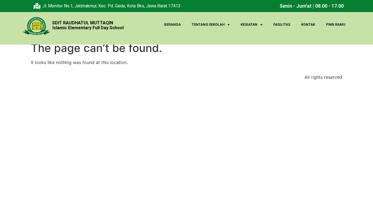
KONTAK (308, 24)
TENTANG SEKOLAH (208, 24)
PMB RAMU (335, 24)
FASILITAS (281, 24)
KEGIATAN (249, 24)
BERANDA (172, 24)
